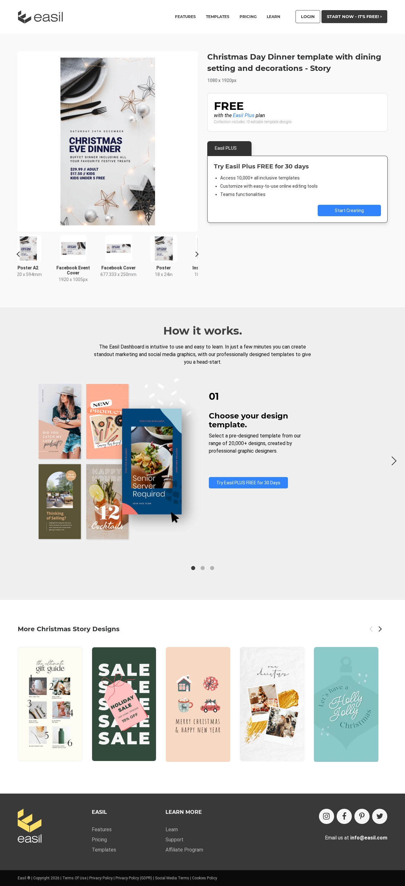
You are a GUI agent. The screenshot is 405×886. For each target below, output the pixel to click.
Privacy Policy (101, 878)
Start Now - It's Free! (353, 16)
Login (308, 16)
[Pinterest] (362, 816)
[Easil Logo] (42, 17)
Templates (104, 850)
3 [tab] (212, 568)
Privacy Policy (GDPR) (133, 878)
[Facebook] (344, 816)
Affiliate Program (184, 850)
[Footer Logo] (29, 826)
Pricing (248, 17)
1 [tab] (193, 568)
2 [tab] (202, 568)
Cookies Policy (204, 878)
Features (102, 829)
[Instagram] (326, 816)
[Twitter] (379, 816)
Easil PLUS (226, 148)
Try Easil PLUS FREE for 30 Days (248, 482)
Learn (273, 17)
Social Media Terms (172, 878)
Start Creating (349, 210)
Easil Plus (243, 115)
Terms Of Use (74, 878)
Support (174, 840)
